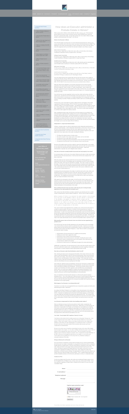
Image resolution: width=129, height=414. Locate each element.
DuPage (74, 360)
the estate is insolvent (80, 259)
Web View (93, 409)
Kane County (58, 51)
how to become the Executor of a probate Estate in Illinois (76, 81)
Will (77, 360)
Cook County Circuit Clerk (60, 72)
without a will (82, 32)
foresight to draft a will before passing (69, 34)
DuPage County (58, 56)
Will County (58, 67)
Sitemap (39, 409)
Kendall (84, 360)
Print (36, 409)
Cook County (58, 73)
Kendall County (58, 62)
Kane (70, 360)
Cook (79, 360)
